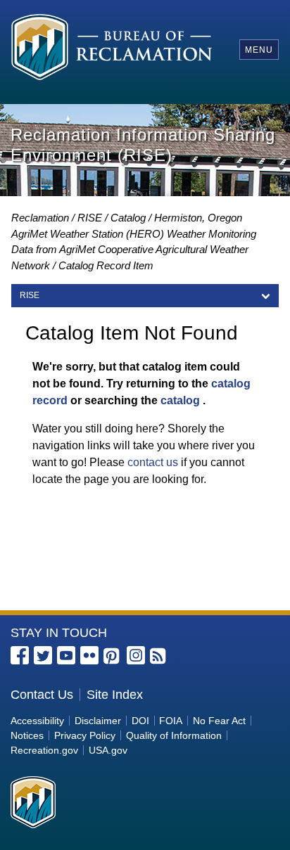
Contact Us (42, 695)
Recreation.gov (44, 750)
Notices (27, 735)
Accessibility (37, 720)
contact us (152, 462)
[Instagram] (136, 655)
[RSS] (159, 657)
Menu (259, 50)
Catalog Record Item (105, 265)
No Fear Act (219, 720)
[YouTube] (66, 655)
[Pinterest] (112, 657)
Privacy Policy (84, 735)
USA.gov (108, 750)
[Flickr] (89, 655)
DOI (140, 720)
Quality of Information (174, 735)
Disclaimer (98, 720)
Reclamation (40, 218)
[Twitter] (43, 655)
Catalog (128, 218)
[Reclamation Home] (111, 49)
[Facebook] (20, 655)
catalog (180, 400)
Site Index (115, 695)
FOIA (170, 720)
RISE (89, 218)
